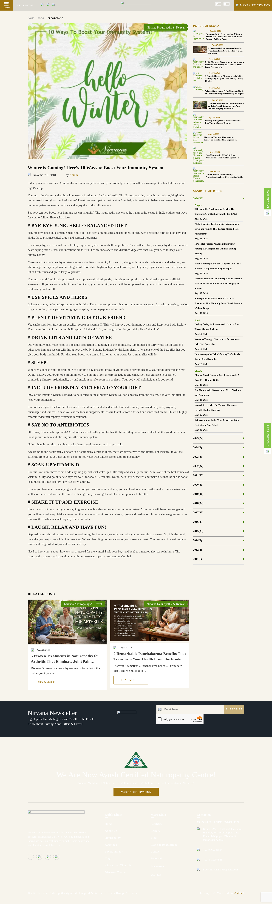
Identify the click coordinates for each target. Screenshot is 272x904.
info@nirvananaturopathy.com (220, 869)
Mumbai (156, 875)
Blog (154, 837)
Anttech (239, 893)
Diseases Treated (116, 872)
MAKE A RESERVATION (255, 5)
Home (108, 823)
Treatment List (267, 435)
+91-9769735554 (213, 849)
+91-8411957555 (212, 859)
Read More (47, 682)
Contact (156, 851)
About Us (111, 830)
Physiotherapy (114, 851)
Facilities (157, 823)
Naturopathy (113, 837)
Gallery (155, 830)
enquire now (267, 199)
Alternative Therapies (119, 865)
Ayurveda (111, 844)
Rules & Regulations (164, 844)
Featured (156, 858)
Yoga (108, 858)
